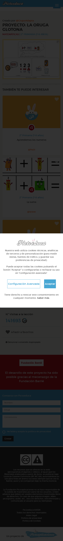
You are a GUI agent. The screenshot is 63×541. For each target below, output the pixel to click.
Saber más (43, 297)
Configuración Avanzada (23, 283)
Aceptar (50, 283)
